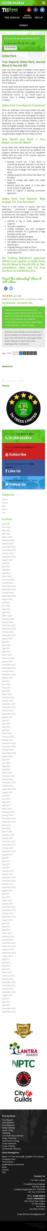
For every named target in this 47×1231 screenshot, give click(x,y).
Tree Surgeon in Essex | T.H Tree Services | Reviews (26, 299)
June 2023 (6, 645)
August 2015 (7, 920)
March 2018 (7, 831)
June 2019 (6, 799)
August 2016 (7, 890)
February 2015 (8, 936)
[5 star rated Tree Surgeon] (23, 408)
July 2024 (6, 602)
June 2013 (6, 1002)
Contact (23, 25)
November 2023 (9, 628)
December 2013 (9, 982)
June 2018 (6, 825)
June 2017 (6, 861)
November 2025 (9, 550)
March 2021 (7, 733)
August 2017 (7, 854)
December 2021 (9, 704)
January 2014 (7, 979)
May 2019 (6, 802)
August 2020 (7, 756)
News (4, 509)
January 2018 (7, 838)
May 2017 (6, 864)
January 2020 (7, 779)
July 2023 (6, 642)
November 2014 (9, 946)
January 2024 (7, 622)
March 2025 (7, 576)
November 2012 (9, 1008)
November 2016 (9, 880)
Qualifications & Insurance (13, 1164)
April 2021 (6, 730)
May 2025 (6, 569)
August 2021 (7, 717)
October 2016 (8, 884)
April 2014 (6, 969)
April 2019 (6, 805)
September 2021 (9, 714)
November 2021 (9, 707)
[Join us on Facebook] (35, 9)
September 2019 (9, 789)
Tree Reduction (8, 1125)
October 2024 (8, 592)
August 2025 (7, 560)
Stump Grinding (8, 1128)
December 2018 (9, 818)
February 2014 (8, 975)
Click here (10, 47)
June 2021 (6, 723)
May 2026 (6, 530)
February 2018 (8, 835)
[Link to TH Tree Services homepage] (12, 9)
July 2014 (6, 959)
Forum (5, 502)
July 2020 (6, 759)
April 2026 (6, 533)
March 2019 (7, 808)
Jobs (4, 506)
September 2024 (9, 596)
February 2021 (8, 736)
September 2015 (9, 916)
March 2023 (7, 655)
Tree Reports (7, 1120)
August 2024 (7, 599)
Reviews (27, 17)
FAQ (4, 1172)
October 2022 (8, 671)
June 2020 (6, 763)
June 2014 (6, 962)
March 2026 (7, 537)
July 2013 (6, 998)
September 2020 (9, 753)
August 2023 (7, 638)
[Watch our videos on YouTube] (29, 9)
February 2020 (8, 776)
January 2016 (7, 903)
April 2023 (6, 651)
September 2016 (9, 887)
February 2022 (8, 697)
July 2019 (6, 795)
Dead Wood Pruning (10, 1141)
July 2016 (6, 894)
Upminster (7, 366)
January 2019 (7, 815)
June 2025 (6, 566)
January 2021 (7, 740)
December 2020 (9, 743)
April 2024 (6, 612)
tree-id (39, 17)
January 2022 (7, 700)
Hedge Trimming (9, 1138)
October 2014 (8, 949)
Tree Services (12, 17)
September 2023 (9, 635)
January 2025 (7, 583)
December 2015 (9, 907)
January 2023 (7, 661)
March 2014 (7, 972)
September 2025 (9, 556)
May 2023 (6, 648)
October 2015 (8, 913)
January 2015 (7, 939)
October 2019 (8, 786)
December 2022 (9, 664)
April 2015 (6, 930)
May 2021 (6, 727)
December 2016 (9, 877)
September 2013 (9, 992)
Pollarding (6, 1133)
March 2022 (7, 694)
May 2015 (6, 926)
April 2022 (6, 691)
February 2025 (8, 579)
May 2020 (6, 766)
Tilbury (5, 385)
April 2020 (6, 769)
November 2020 (9, 746)
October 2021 (8, 710)
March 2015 (7, 933)
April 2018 (6, 828)
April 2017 (6, 867)
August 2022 (7, 678)
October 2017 (8, 848)
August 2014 (7, 956)
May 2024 (6, 609)
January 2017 (7, 874)
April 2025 (6, 573)
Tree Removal (8, 1122)
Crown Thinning (8, 1146)
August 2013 (7, 995)
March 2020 (7, 772)
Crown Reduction (9, 1143)
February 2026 (8, 540)
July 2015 (6, 923)
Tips (3, 512)
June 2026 (6, 527)
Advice (4, 499)
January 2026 (7, 543)
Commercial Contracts (11, 1148)
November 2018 (9, 822)
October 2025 (8, 553)
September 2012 (9, 1011)
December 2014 (9, 943)
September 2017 (9, 851)
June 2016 (6, 897)
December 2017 (9, 841)
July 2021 (6, 720)
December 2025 (9, 547)
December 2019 (9, 782)
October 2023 (8, 632)
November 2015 (9, 910)
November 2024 (9, 589)
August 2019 (7, 792)
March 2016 (7, 900)
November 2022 (9, 668)
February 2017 (8, 871)
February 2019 (8, 812)
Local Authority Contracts (13, 1135)
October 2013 (8, 988)
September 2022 (9, 674)
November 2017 (9, 844)
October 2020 (8, 750)
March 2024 (7, 615)
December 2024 (9, 586)
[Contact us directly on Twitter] (42, 9)
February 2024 (8, 619)
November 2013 (9, 985)
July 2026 (6, 524)
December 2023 (9, 625)
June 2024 (6, 606)
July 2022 (6, 681)
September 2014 (9, 952)
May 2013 (6, 1005)
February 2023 (8, 658)
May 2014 (6, 966)
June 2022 (6, 684)
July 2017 (6, 858)
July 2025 (6, 563)
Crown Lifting (7, 1130)
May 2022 (6, 687)
